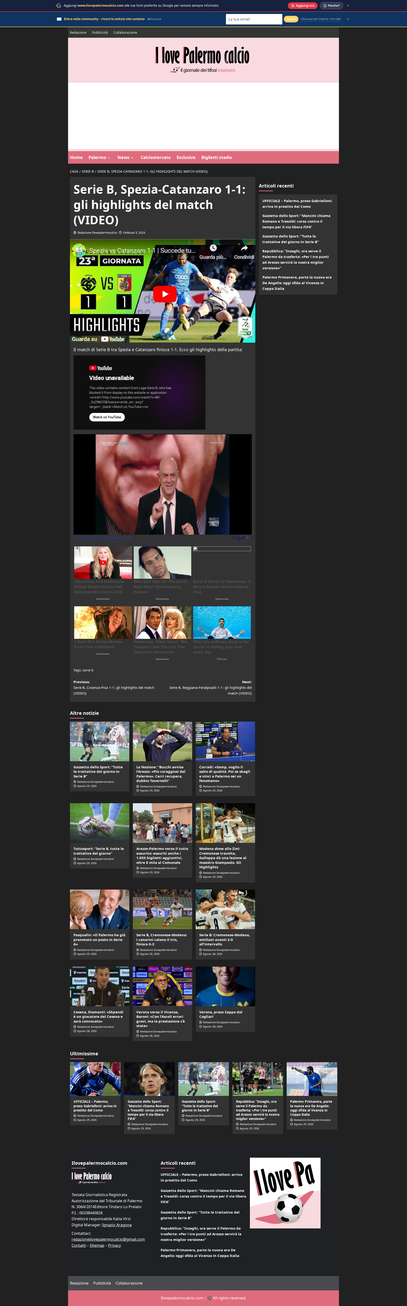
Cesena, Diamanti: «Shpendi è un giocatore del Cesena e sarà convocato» (98, 1016)
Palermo (97, 157)
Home (76, 157)
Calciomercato (156, 157)
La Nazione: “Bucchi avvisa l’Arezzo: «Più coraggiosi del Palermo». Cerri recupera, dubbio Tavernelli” (160, 774)
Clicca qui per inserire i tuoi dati (321, 19)
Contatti (79, 1245)
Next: (210, 687)
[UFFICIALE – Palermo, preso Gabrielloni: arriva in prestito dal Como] (95, 1079)
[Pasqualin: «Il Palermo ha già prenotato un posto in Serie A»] (99, 909)
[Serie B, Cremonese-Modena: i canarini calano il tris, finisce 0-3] (162, 909)
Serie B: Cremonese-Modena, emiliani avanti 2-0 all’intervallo (224, 939)
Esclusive (186, 157)
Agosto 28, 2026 (149, 954)
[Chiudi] (348, 5)
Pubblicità (100, 32)
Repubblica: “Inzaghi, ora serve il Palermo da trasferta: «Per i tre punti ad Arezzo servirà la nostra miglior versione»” (295, 259)
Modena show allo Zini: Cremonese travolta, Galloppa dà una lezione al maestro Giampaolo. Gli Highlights (222, 857)
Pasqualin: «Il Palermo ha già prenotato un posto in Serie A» (99, 939)
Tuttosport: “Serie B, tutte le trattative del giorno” (98, 851)
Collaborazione (125, 32)
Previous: (113, 687)
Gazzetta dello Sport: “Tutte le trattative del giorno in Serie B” (98, 771)
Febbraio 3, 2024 (134, 233)
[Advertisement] (203, 116)
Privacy (114, 1245)
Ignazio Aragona (117, 1224)
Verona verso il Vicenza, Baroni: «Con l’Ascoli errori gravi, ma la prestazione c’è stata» (160, 1019)
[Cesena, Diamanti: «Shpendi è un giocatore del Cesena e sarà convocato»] (99, 986)
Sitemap (97, 1245)
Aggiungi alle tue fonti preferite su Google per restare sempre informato (141, 5)
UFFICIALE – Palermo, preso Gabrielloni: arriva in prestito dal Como (297, 203)
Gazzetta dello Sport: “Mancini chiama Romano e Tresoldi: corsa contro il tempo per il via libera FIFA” (296, 221)
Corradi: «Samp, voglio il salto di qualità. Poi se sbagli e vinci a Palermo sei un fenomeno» (224, 774)
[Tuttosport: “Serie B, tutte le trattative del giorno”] (99, 823)
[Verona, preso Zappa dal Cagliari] (225, 986)
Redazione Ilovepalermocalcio (97, 233)
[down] (109, 158)
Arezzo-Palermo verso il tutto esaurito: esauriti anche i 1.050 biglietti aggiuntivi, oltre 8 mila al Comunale (162, 855)
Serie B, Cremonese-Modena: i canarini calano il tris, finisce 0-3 (161, 939)
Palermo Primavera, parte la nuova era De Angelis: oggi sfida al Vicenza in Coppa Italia (297, 283)
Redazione (78, 32)
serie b (88, 670)
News (123, 157)
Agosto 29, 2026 (87, 786)
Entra (291, 19)
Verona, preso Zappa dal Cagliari (220, 1014)
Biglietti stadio (216, 157)
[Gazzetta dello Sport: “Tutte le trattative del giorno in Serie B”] (99, 741)
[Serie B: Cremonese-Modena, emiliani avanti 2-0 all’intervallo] (225, 909)
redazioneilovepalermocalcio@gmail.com (108, 1239)
